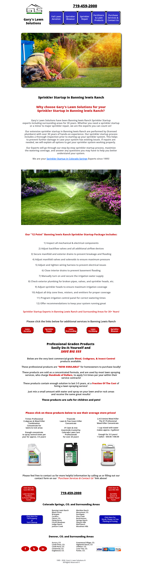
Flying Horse (57, 520)
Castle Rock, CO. (58, 546)
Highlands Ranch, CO (84, 544)
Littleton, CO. (81, 546)
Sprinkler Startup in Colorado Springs (67, 158)
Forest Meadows (58, 522)
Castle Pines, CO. (58, 544)
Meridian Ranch (82, 510)
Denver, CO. (56, 536)
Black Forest (57, 512)
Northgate (80, 514)
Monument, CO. (82, 512)
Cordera (55, 516)
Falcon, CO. (56, 518)
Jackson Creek (57, 526)
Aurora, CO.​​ (56, 542)
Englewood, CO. (58, 550)
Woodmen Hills (82, 526)
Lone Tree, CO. (82, 548)
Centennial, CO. (58, 548)
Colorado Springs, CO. (56, 504)
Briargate (55, 514)
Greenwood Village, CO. (85, 542)
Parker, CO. (80, 550)
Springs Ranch (81, 520)
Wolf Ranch (80, 524)
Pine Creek (80, 516)
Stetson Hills (81, 522)
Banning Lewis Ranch (60, 510)
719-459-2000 (85, 5)
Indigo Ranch (57, 524)
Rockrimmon (81, 518)
